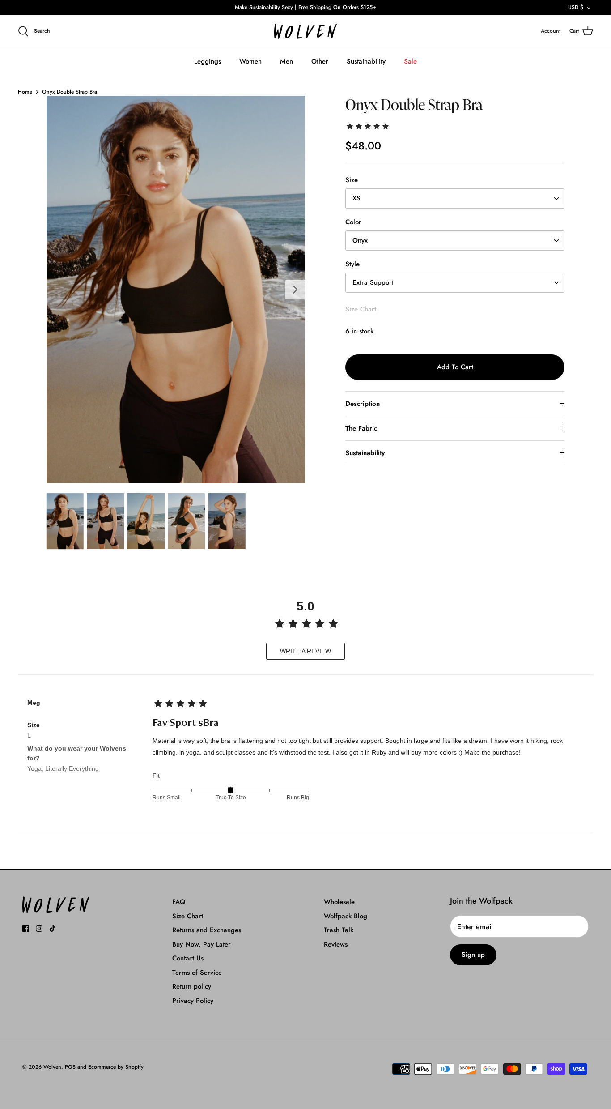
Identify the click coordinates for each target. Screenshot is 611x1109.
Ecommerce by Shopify (116, 1067)
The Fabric (361, 428)
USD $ (575, 7)
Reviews (336, 944)
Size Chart (360, 309)
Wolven (52, 1067)
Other (319, 61)
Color (353, 222)
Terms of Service (197, 972)
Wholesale (339, 902)
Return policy (191, 986)
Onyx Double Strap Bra (69, 92)
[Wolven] (305, 31)
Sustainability (366, 61)
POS (70, 1067)
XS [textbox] (356, 198)
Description (362, 404)
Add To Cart (455, 367)
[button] (368, 126)
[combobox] (454, 198)
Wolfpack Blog (345, 916)
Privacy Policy (192, 1001)
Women (250, 61)
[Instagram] (39, 928)
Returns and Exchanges (206, 930)
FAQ (178, 902)
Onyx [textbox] (360, 240)
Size (351, 180)
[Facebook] (25, 928)
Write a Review (305, 651)
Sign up (473, 955)
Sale (410, 61)
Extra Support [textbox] (373, 282)
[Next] (295, 289)
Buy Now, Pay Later (201, 944)
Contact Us (188, 958)
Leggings (207, 61)
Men (286, 61)
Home (25, 92)
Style (352, 264)
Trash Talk (338, 930)
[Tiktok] (52, 928)
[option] (176, 289)
